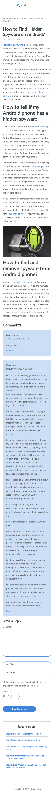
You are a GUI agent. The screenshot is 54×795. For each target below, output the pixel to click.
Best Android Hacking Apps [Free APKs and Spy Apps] (26, 748)
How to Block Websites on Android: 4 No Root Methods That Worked (26, 766)
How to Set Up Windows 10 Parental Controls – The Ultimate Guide (26, 757)
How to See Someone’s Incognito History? (24, 734)
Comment (7, 627)
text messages (37, 167)
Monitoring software (13, 45)
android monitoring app (25, 282)
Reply (8, 351)
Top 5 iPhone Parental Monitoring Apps (23, 740)
